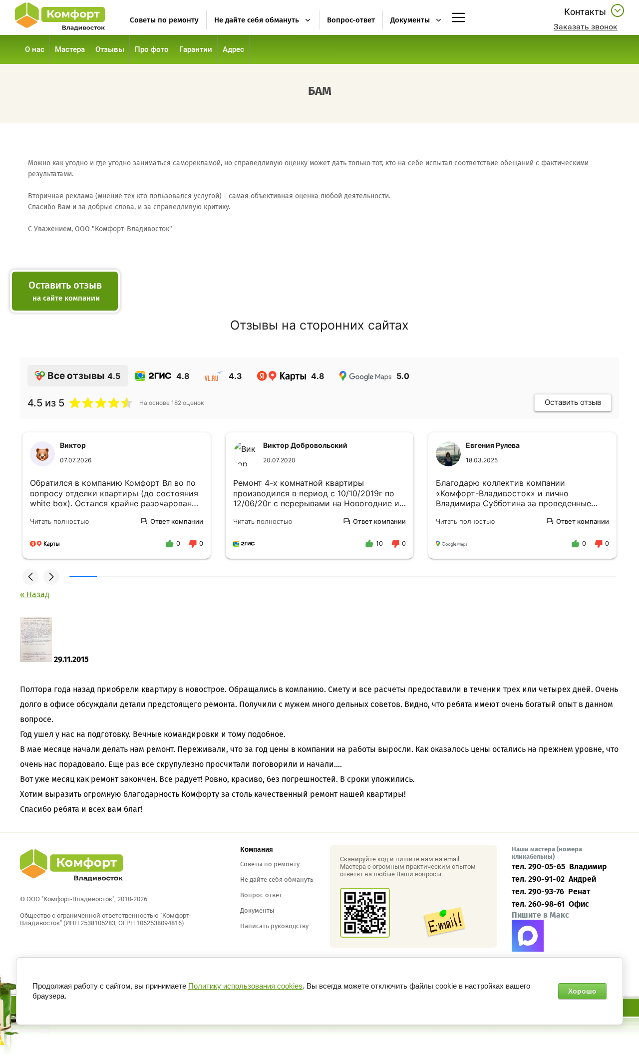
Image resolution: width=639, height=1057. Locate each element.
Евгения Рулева (493, 445)
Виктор (73, 445)
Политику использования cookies (245, 986)
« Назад (34, 594)
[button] (586, 26)
